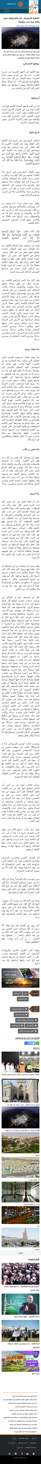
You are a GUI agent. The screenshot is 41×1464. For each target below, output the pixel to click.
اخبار (25, 993)
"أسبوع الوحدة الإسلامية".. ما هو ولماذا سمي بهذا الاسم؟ (21, 1288)
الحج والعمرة (16, 1025)
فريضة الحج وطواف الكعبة (25, 1020)
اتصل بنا (12, 1443)
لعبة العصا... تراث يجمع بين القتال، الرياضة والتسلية (23, 1346)
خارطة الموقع (31, 1447)
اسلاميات (33, 1443)
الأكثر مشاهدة (30, 1390)
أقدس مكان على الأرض (26, 1031)
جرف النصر (35, 1374)
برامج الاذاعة (24, 1438)
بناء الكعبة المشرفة (18, 1009)
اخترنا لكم (17, 993)
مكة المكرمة (22, 999)
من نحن (20, 1447)
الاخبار (34, 1438)
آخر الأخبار (32, 1385)
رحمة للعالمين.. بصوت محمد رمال (26, 1316)
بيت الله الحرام (19, 1015)
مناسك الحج (30, 1025)
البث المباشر (22, 1443)
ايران (14, 1438)
